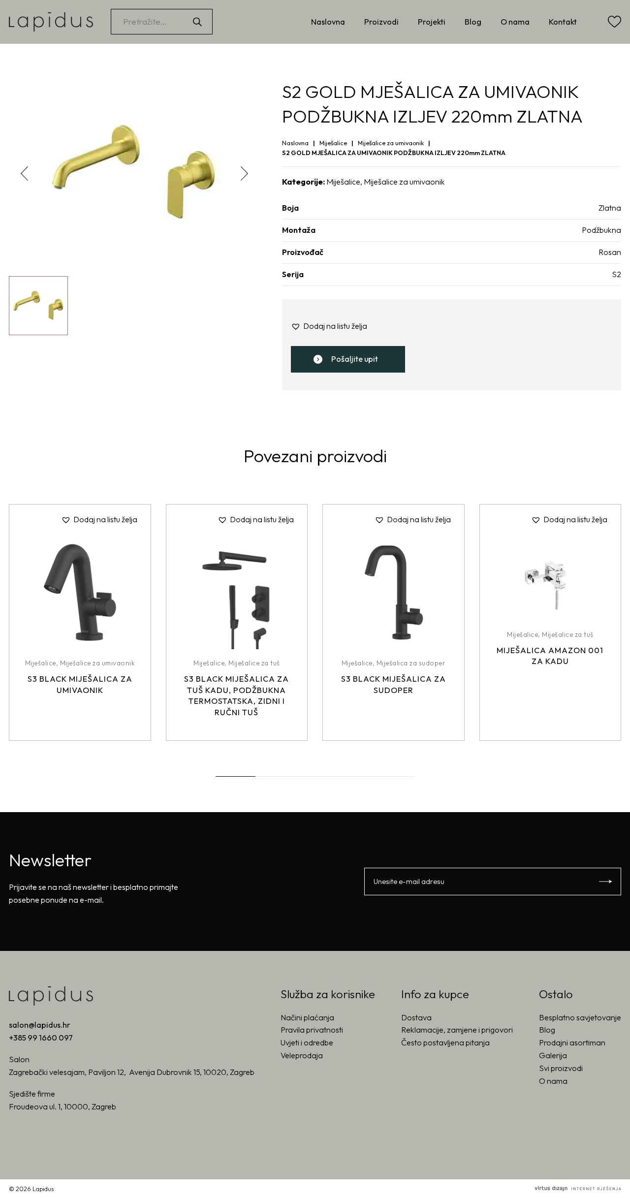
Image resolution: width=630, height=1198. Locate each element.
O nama (515, 22)
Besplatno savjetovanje (580, 1017)
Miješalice (333, 143)
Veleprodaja (302, 1055)
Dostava (416, 1017)
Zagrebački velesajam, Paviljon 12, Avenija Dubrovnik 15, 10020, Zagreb (131, 1072)
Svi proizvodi (561, 1068)
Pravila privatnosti (312, 1030)
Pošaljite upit (354, 359)
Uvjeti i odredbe (307, 1042)
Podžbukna (601, 230)
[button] (244, 173)
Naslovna (328, 22)
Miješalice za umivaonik (391, 143)
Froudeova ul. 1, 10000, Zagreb (62, 1106)
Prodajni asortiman (572, 1042)
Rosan (609, 252)
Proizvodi (381, 22)
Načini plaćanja (307, 1017)
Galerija (553, 1055)
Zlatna (609, 208)
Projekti (431, 22)
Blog (473, 22)
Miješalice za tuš (254, 663)
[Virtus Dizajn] (578, 1189)
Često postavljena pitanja (445, 1042)
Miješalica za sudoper (411, 663)
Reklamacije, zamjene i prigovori (457, 1030)
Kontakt (563, 22)
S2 (616, 274)
